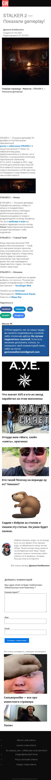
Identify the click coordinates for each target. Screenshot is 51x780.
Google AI (19, 315)
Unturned (20, 290)
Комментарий (12, 592)
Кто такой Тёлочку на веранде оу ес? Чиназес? (24, 482)
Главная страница (11, 88)
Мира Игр (16, 297)
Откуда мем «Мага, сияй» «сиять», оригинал (19, 439)
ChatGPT (6, 315)
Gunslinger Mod (23, 285)
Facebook (6, 309)
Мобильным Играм (25, 293)
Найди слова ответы (26, 764)
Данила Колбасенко (13, 29)
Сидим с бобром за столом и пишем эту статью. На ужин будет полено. (25, 527)
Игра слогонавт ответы (26, 759)
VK (30, 309)
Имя (6, 617)
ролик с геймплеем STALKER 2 (15, 146)
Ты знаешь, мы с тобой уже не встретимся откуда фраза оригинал (26, 752)
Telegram (20, 309)
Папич (8, 725)
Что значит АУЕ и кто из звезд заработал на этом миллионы (22, 396)
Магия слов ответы (26, 740)
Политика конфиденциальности (25, 779)
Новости (27, 88)
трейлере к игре (16, 221)
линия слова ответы (26, 745)
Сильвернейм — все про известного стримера (20, 699)
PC (11, 323)
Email (7, 628)
